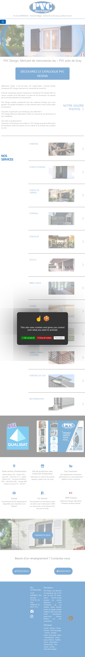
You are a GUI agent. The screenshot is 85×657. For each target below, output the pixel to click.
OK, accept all (29, 338)
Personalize (59, 338)
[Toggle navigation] (3, 22)
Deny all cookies (45, 338)
